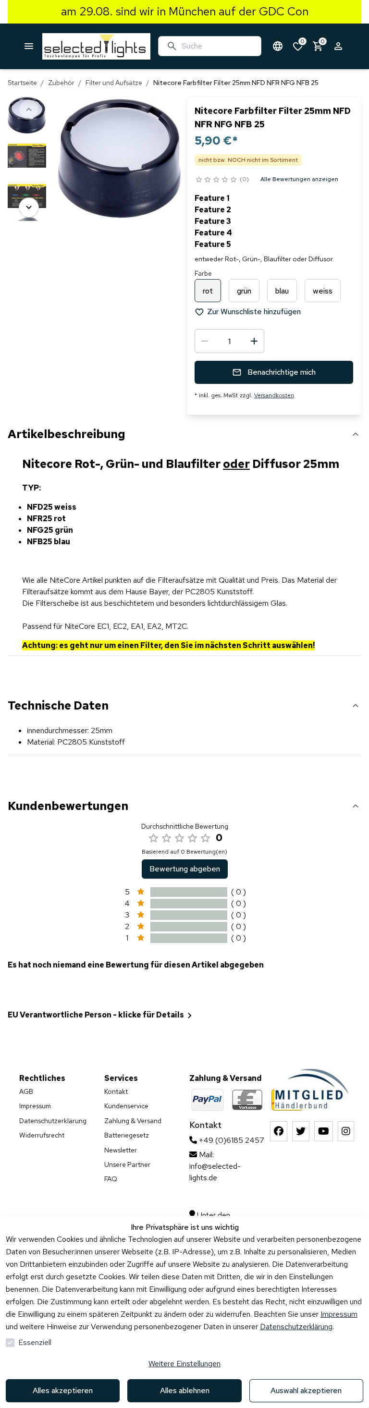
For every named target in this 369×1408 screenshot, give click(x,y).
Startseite (22, 82)
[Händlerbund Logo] (312, 1088)
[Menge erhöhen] (254, 341)
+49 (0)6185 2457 (230, 1140)
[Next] (28, 207)
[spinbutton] (229, 341)
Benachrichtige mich (281, 372)
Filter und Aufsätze (114, 82)
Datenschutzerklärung (296, 1327)
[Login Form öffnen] (338, 46)
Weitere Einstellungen (184, 1364)
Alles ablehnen (184, 1390)
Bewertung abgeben (184, 869)
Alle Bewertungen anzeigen (299, 179)
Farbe (203, 273)
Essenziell (34, 1342)
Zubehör (61, 82)
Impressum (338, 1314)
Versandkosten (274, 395)
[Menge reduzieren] (204, 341)
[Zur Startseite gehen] (96, 46)
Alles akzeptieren (63, 1390)
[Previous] (28, 109)
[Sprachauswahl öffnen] (277, 46)
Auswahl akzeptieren (306, 1390)
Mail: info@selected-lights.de (215, 1166)
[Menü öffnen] (28, 46)
